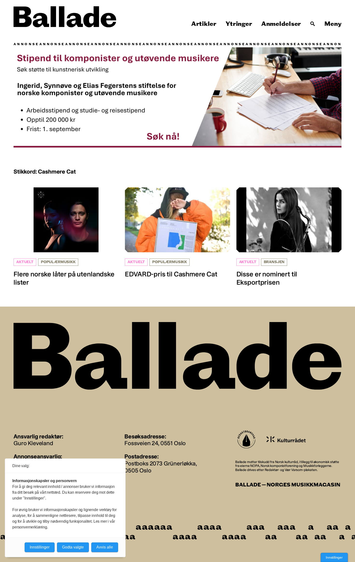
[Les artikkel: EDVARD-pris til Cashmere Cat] (177, 232)
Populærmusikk (58, 262)
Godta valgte (73, 547)
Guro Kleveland (33, 443)
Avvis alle (104, 547)
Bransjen (274, 262)
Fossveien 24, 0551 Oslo (155, 443)
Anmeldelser (281, 24)
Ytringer (239, 24)
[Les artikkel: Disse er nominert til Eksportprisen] (288, 236)
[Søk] (312, 23)
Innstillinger (334, 557)
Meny (332, 24)
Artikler (203, 24)
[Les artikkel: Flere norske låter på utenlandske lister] (66, 236)
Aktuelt (25, 262)
